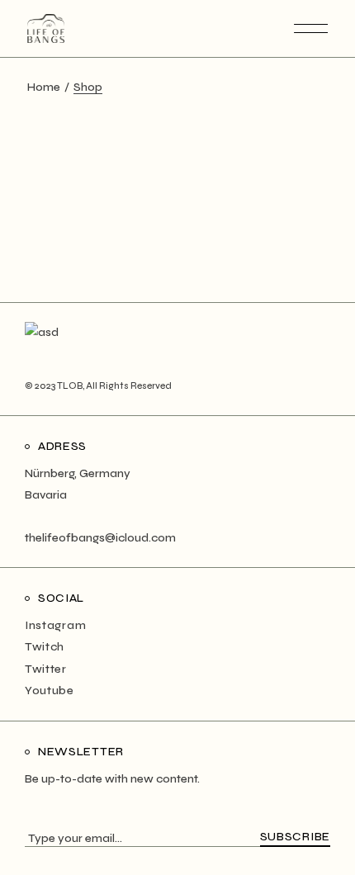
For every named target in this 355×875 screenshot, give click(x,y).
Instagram (55, 625)
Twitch (44, 647)
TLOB (70, 386)
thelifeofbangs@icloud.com (100, 538)
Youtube (49, 690)
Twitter (46, 669)
